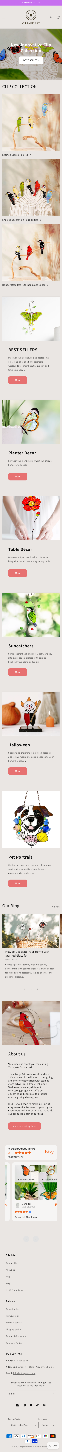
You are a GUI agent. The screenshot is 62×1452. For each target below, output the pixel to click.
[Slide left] (24, 989)
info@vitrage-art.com (24, 1373)
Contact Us (11, 1263)
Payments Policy (14, 1343)
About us (10, 1269)
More (17, 380)
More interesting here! (24, 1126)
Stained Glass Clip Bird (15, 154)
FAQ (8, 1283)
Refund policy (12, 1309)
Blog (8, 1276)
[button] (3, 17)
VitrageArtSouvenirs (26, 1447)
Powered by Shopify (42, 1447)
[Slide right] (37, 989)
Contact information (16, 1336)
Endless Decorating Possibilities (20, 219)
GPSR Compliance (14, 1290)
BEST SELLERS (31, 60)
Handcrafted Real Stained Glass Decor (23, 284)
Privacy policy (12, 1315)
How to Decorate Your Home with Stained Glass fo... (27, 953)
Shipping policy (13, 1329)
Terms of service (14, 1322)
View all (56, 906)
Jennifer (19, 1204)
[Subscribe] (52, 1393)
